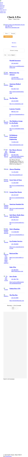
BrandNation (8, 456)
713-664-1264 (14, 142)
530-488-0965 (14, 269)
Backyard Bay (13, 253)
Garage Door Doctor (15, 192)
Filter (5, 55)
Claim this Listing (8, 36)
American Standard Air (16, 204)
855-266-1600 (14, 154)
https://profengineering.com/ (16, 144)
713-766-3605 (14, 172)
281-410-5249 (14, 195)
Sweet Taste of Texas (15, 180)
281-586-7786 (14, 279)
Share (6, 33)
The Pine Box (13, 98)
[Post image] (23, 440)
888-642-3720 (14, 111)
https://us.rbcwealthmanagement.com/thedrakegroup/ (16, 282)
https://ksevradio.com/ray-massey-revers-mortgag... (16, 156)
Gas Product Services (15, 241)
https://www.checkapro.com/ (12, 27)
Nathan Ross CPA (14, 288)
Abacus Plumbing (14, 169)
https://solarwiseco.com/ (17, 271)
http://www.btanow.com (17, 78)
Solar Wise (12, 267)
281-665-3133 (14, 219)
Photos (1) (14, 46)
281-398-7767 (8, 26)
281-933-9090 (14, 101)
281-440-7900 (14, 125)
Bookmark (13, 33)
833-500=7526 (15, 88)
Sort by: (11, 55)
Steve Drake (13, 276)
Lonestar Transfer (14, 109)
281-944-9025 (14, 63)
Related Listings (14, 50)
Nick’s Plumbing (14, 229)
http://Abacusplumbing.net (15, 174)
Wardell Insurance (15, 60)
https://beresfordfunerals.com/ (16, 300)
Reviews (14, 42)
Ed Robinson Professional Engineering (13, 137)
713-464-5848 (14, 182)
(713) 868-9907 (15, 232)
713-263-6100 (14, 77)
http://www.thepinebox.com (16, 103)
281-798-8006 (14, 244)
